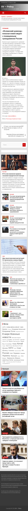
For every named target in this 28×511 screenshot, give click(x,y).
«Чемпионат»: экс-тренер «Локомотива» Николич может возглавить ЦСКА (17, 315)
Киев (14, 344)
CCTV (4, 327)
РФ (23, 350)
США (3, 256)
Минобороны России (17, 345)
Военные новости (11, 336)
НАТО (10, 348)
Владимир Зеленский (18, 329)
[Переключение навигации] (3, 13)
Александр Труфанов (11, 118)
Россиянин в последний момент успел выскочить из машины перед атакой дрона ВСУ (17, 232)
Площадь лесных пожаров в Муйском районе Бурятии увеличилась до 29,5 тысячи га (16, 293)
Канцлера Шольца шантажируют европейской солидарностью (15, 135)
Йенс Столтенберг (7, 344)
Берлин (4, 329)
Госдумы (9, 339)
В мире (19, 118)
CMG (21, 327)
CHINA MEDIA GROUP (12, 327)
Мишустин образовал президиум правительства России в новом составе (17, 304)
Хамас (19, 356)
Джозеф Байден (16, 339)
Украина (16, 353)
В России (9, 329)
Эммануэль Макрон (13, 358)
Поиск (24, 145)
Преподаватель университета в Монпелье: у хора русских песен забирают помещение (13, 438)
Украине (22, 353)
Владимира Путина (20, 331)
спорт (3, 362)
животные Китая (7, 360)
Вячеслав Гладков (16, 337)
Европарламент (16, 341)
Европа (11, 341)
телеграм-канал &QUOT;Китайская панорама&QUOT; (11, 362)
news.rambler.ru (12, 116)
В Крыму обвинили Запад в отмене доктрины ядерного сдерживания (16, 209)
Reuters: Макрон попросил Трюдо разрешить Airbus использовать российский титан (13, 414)
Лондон (3, 345)
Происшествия (18, 350)
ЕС (7, 341)
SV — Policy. (7, 6)
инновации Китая (19, 360)
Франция (14, 356)
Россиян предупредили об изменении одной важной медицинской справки (17, 198)
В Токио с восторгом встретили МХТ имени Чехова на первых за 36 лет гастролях (14, 128)
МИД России (9, 345)
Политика (11, 350)
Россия (4, 171)
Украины (6, 356)
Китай (20, 343)
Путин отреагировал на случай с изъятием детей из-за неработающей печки (17, 220)
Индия (22, 341)
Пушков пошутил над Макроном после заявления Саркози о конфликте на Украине (13, 390)
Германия (5, 28)
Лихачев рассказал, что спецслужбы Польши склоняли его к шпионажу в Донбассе (17, 281)
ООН (15, 348)
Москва (5, 348)
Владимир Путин (8, 331)
